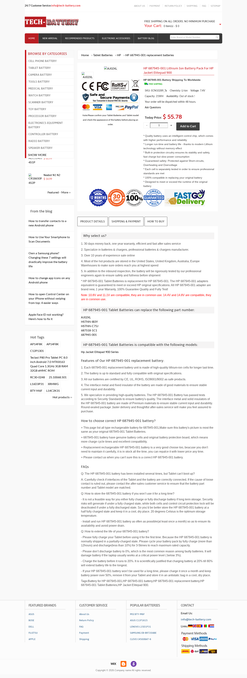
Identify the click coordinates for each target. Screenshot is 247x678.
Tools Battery (39, 81)
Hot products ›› (62, 397)
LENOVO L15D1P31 (140, 626)
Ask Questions (153, 107)
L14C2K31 (53, 390)
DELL (31, 626)
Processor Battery (42, 116)
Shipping (84, 639)
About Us (84, 614)
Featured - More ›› (59, 192)
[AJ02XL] (87, 77)
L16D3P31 (37, 384)
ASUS (31, 614)
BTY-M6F (36, 390)
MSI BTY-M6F (137, 614)
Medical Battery (40, 88)
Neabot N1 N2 (52, 175)
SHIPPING (192, 6)
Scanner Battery (40, 102)
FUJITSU (33, 632)
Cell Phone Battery (42, 61)
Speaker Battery (40, 148)
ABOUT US (139, 6)
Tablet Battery (39, 68)
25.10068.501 (58, 377)
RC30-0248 (37, 377)
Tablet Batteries (103, 55)
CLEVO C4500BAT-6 (140, 639)
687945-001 (89, 334)
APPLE (32, 639)
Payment (84, 632)
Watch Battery (39, 95)
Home (31, 38)
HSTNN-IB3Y (89, 321)
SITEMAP (215, 6)
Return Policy (86, 620)
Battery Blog (146, 38)
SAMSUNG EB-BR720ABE (143, 632)
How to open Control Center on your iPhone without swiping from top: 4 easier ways (49, 298)
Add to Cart (188, 126)
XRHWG (53, 384)
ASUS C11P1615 (139, 620)
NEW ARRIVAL (50, 38)
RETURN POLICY (173, 6)
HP (119, 55)
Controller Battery (43, 134)
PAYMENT (155, 6)
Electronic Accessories (116, 38)
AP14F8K (36, 344)
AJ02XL (86, 317)
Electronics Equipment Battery (45, 125)
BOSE (31, 620)
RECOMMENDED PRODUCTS (79, 38)
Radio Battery (39, 141)
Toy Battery (37, 109)
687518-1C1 (89, 330)
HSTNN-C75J (89, 326)
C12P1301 (37, 351)
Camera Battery (40, 75)
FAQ (204, 6)
